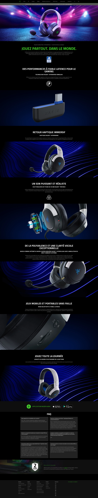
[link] (20, 1)
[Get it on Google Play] (68, 406)
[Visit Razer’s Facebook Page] (55, 483)
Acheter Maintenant (68, 4)
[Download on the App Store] (56, 406)
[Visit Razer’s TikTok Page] (55, 492)
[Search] (74, 1)
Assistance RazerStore (40, 486)
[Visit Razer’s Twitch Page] (55, 494)
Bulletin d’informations (21, 493)
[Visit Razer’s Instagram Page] (55, 485)
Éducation (19, 487)
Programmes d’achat (21, 483)
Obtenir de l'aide (39, 483)
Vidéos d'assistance (39, 489)
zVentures (47, 486)
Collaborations (30, 489)
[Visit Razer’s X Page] (55, 488)
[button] (78, 1)
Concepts (29, 486)
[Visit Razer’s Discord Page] (55, 495)
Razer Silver (20, 490)
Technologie (29, 483)
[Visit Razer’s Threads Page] (55, 487)
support (65, 467)
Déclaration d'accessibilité (40, 492)
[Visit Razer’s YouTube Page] (55, 490)
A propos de (47, 483)
